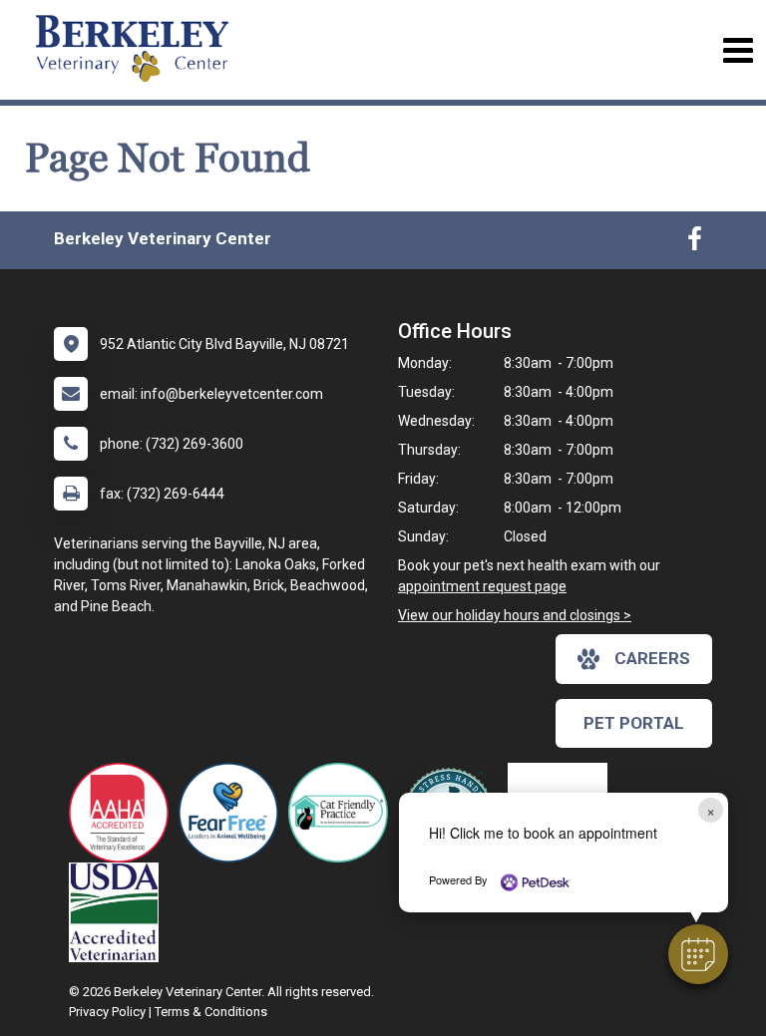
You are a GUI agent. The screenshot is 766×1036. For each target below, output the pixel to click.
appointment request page (482, 586)
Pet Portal (633, 723)
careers (652, 658)
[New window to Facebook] (694, 243)
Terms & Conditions (211, 1011)
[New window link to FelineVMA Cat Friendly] (343, 813)
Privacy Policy (107, 1011)
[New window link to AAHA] (124, 813)
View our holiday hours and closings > (514, 615)
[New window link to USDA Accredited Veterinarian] (119, 912)
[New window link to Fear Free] (233, 813)
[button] (698, 954)
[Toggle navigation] (737, 50)
